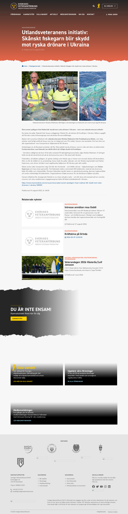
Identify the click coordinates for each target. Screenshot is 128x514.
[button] (93, 6)
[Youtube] (101, 486)
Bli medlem (108, 6)
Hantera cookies (112, 512)
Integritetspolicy (101, 512)
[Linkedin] (109, 486)
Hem (25, 66)
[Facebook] (93, 486)
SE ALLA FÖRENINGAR (75, 381)
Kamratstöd (17, 319)
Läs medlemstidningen (22, 421)
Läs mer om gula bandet (23, 381)
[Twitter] (97, 486)
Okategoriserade (34, 66)
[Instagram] (105, 486)
